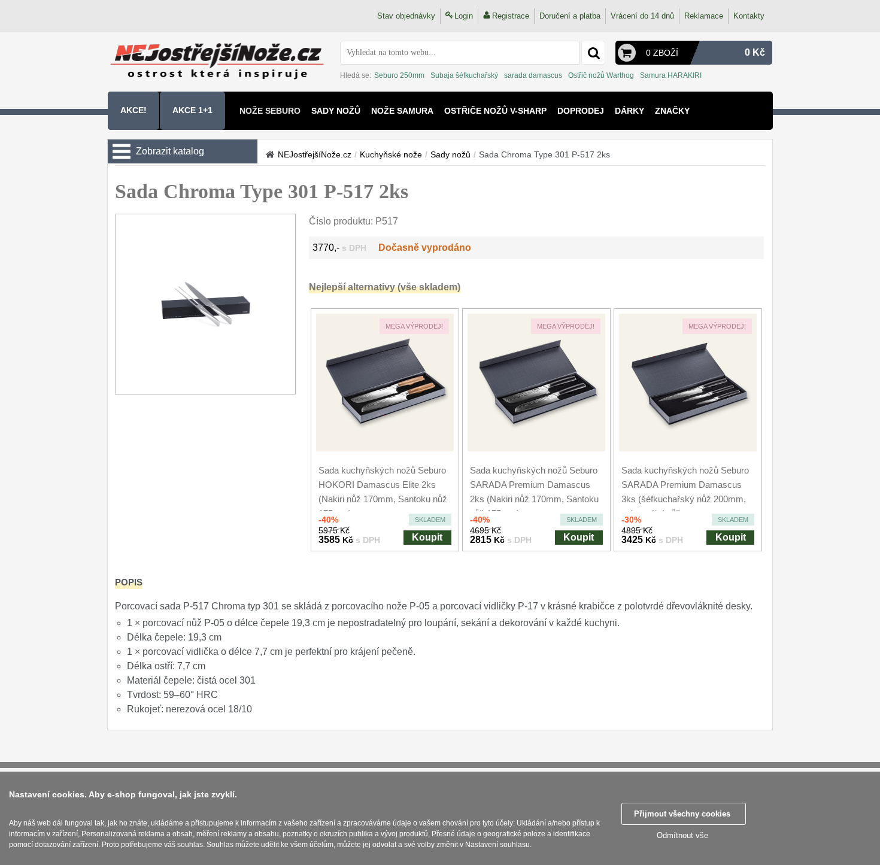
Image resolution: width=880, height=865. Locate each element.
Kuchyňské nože (391, 154)
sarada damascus (533, 75)
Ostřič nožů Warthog (601, 75)
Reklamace (703, 15)
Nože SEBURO (270, 111)
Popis (128, 582)
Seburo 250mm (399, 75)
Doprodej (580, 111)
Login (463, 15)
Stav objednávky (406, 15)
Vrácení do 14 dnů (642, 15)
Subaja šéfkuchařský (464, 75)
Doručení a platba (569, 15)
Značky (672, 111)
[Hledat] (593, 53)
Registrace (510, 15)
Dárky (629, 111)
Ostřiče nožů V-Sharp (495, 111)
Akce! (133, 110)
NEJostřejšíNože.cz (314, 154)
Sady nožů (335, 111)
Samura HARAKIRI (671, 75)
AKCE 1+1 (192, 110)
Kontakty (748, 15)
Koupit (427, 537)
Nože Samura (402, 111)
